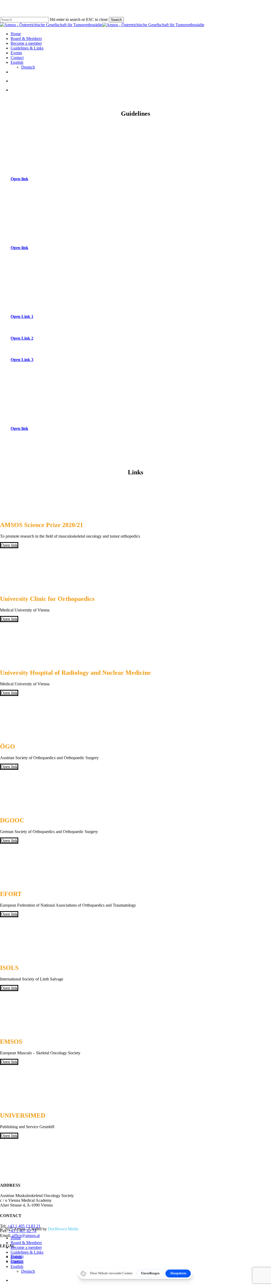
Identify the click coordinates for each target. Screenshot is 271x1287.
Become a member (26, 1247)
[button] (22, 179)
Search (116, 20)
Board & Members (26, 1242)
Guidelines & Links (27, 1252)
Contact (17, 1261)
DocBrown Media (63, 1229)
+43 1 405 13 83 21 (23, 1226)
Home (16, 1238)
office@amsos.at (26, 1235)
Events (16, 1257)
